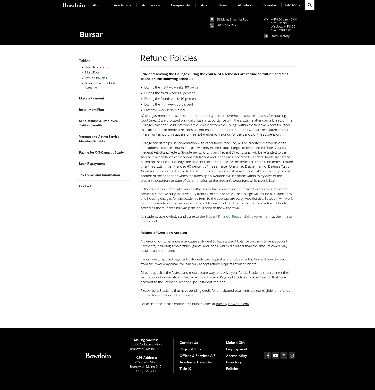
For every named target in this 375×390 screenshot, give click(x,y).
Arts (204, 5)
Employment (236, 349)
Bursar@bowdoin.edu (270, 259)
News (222, 5)
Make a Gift (235, 343)
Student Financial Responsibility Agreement (238, 216)
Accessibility (236, 356)
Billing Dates (93, 72)
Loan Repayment (92, 163)
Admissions (151, 5)
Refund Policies (96, 78)
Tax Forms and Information (99, 175)
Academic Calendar (195, 362)
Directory (234, 362)
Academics (122, 5)
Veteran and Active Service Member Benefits (99, 139)
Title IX (185, 369)
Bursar (91, 34)
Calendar (269, 5)
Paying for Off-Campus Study (101, 152)
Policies (232, 369)
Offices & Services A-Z (197, 356)
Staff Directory (280, 36)
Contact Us (188, 343)
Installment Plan (91, 110)
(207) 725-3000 (147, 371)
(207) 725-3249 (227, 25)
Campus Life (180, 5)
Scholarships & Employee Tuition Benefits (98, 123)
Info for (291, 5)
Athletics (244, 5)
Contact (85, 186)
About (98, 5)
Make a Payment (91, 98)
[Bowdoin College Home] (74, 5)
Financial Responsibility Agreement (100, 85)
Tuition (84, 60)
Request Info (190, 349)
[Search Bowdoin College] (309, 5)
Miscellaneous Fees (97, 67)
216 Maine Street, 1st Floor (233, 19)
